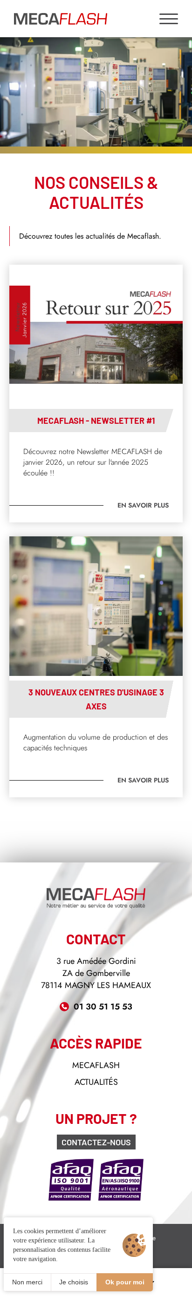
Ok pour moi (124, 1282)
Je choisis (73, 1282)
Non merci (27, 1282)
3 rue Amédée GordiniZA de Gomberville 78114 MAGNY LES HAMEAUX (96, 973)
